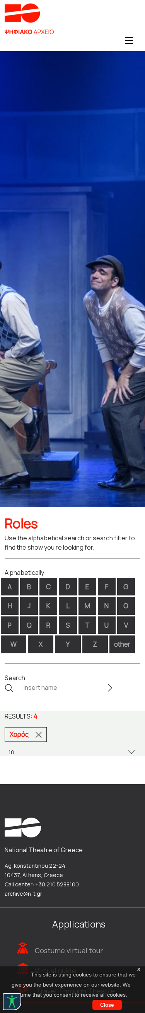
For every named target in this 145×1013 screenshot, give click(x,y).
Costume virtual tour (69, 950)
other (122, 644)
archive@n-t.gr (23, 893)
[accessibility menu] (12, 1001)
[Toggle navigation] (128, 42)
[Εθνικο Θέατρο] (23, 826)
